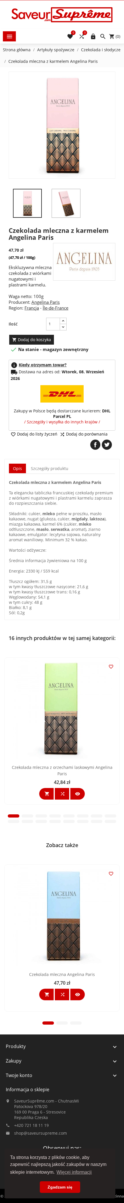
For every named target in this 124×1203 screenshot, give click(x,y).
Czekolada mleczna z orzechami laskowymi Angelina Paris (62, 770)
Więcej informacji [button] (74, 1172)
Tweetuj (107, 445)
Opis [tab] (17, 468)
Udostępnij (95, 445)
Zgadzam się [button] (60, 1187)
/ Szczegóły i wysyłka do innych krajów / (62, 422)
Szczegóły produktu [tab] (49, 468)
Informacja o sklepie (27, 1089)
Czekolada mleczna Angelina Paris (62, 974)
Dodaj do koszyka (31, 339)
